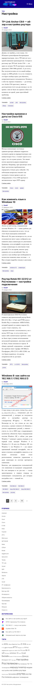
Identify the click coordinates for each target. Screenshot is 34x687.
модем (29, 667)
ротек (4, 367)
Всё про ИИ (5, 591)
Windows (4, 572)
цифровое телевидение (20, 677)
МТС (10, 660)
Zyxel (3, 582)
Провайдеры (6, 600)
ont (23, 647)
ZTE (3, 578)
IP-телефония (6, 585)
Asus (3, 519)
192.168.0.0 (13, 486)
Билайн (5, 656)
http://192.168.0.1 (14, 489)
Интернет (5, 660)
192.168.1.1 (5, 489)
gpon (6, 647)
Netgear (20, 647)
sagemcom (5, 650)
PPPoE (26, 647)
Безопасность (6, 588)
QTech (4, 547)
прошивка (12, 674)
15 (22, 500)
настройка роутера (18, 670)
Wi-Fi (27, 650)
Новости (4, 610)
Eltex (3, 528)
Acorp (3, 516)
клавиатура (21, 267)
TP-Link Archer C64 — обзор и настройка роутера (16, 23)
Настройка (23, 102)
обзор (4, 105)
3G (2, 644)
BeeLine (14, 644)
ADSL (6, 644)
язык (12, 271)
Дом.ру (25, 656)
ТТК (30, 664)
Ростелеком (9, 663)
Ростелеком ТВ (23, 664)
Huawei (4, 532)
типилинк (10, 105)
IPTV (11, 364)
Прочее (4, 603)
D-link (3, 525)
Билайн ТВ (11, 656)
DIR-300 (29, 644)
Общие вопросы (7, 597)
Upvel (3, 566)
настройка (5, 670)
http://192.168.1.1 (25, 489)
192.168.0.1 (21, 486)
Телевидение (6, 667)
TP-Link (4, 563)
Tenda (3, 560)
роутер (13, 492)
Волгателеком (18, 656)
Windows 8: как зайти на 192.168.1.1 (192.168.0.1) (16, 377)
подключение (5, 674)
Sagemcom (5, 553)
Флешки (4, 607)
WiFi (3, 569)
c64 (17, 102)
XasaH (6, 28)
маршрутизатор (18, 667)
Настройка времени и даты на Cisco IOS (14, 115)
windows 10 (13, 267)
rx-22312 (17, 364)
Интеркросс (5, 594)
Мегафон (14, 660)
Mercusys (5, 538)
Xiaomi (4, 575)
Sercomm (5, 557)
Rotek (3, 550)
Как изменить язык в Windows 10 (14, 200)
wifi (3, 653)
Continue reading (9, 98)
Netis (3, 544)
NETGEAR (5, 541)
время (22, 188)
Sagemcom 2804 (13, 650)
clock (16, 188)
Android (4, 513)
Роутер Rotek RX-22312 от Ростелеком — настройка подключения (17, 282)
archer (12, 102)
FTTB (3, 647)
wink (20, 653)
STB (19, 650)
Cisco (11, 188)
